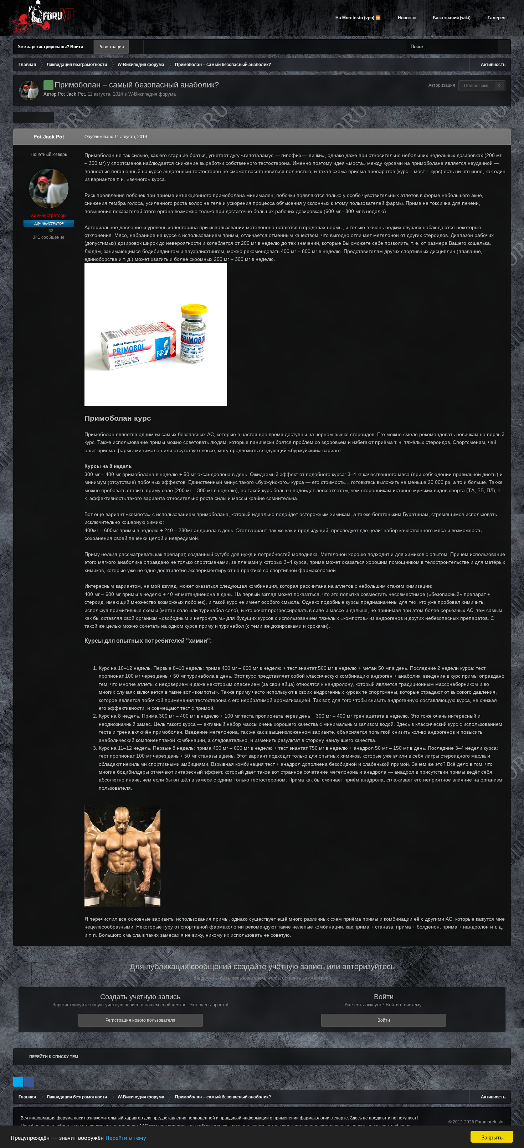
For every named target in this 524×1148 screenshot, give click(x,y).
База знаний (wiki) (451, 17)
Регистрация (111, 46)
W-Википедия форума (152, 94)
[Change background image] (136, 47)
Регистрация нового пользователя (140, 1020)
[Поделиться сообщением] (503, 136)
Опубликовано (115, 136)
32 (50, 230)
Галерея (496, 17)
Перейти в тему (126, 1137)
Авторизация (441, 85)
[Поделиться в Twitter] (18, 1082)
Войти (383, 1020)
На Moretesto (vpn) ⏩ (357, 17)
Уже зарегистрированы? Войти (51, 46)
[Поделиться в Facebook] (29, 1082)
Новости (406, 17)
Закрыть (492, 1136)
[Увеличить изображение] (122, 855)
